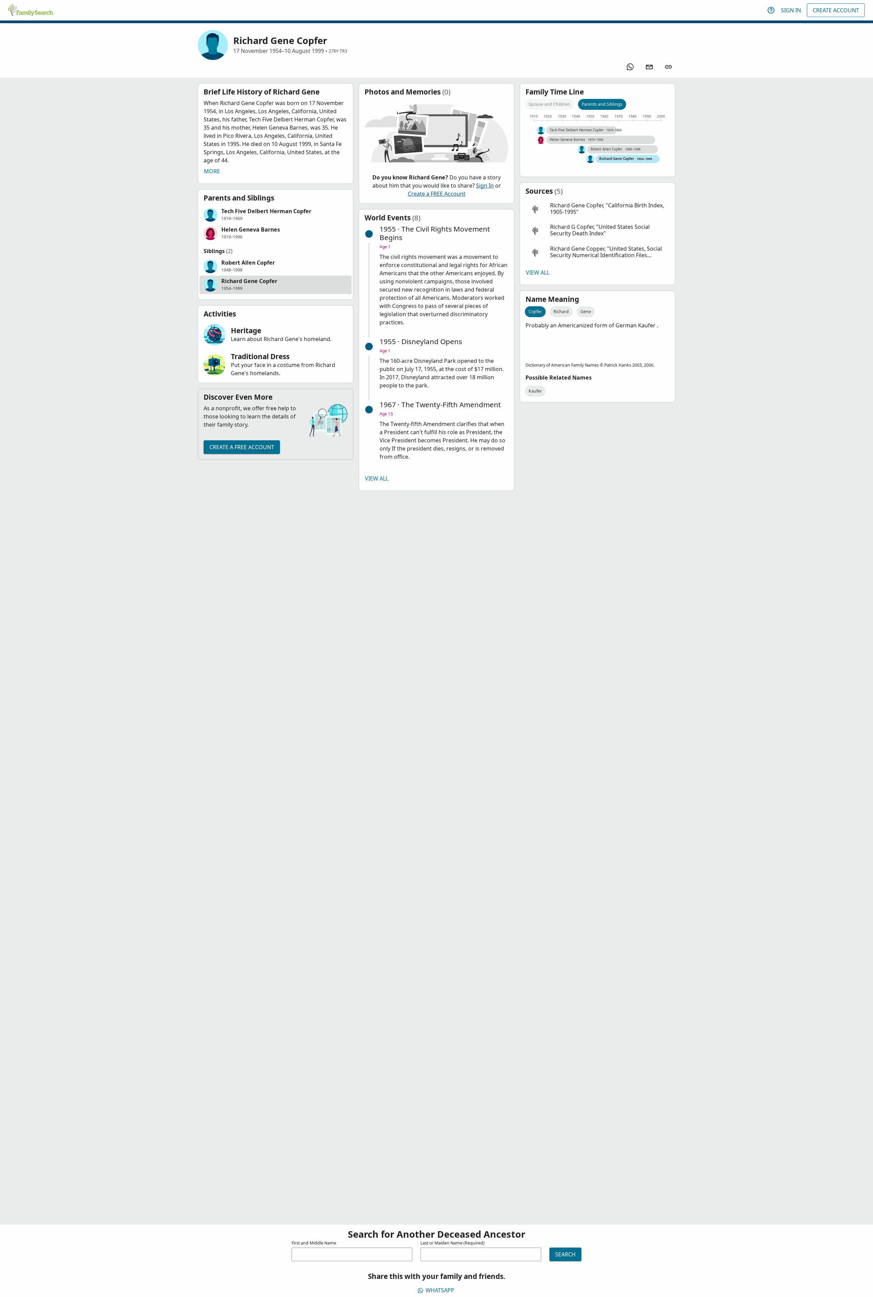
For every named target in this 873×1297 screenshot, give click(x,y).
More (212, 171)
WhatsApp (440, 1290)
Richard (561, 311)
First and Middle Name (314, 1243)
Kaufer (535, 391)
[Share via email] (649, 67)
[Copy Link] (668, 67)
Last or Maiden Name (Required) (452, 1243)
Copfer (535, 311)
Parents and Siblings (602, 104)
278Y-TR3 (338, 51)
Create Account (836, 10)
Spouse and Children (549, 104)
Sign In (791, 10)
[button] (275, 215)
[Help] (771, 10)
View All (376, 478)
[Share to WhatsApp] (630, 67)
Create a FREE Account (241, 447)
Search (565, 1254)
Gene (585, 311)
